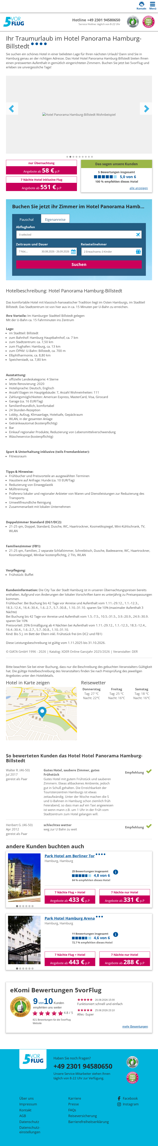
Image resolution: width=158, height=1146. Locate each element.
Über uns (26, 1098)
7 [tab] (86, 157)
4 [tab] (76, 157)
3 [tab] (73, 157)
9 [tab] (92, 157)
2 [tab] (70, 157)
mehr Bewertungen (135, 1026)
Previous (12, 108)
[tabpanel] (79, 115)
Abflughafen (25, 227)
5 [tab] (80, 157)
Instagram (131, 1104)
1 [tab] (67, 157)
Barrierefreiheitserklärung (83, 1122)
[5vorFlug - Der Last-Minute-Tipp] (13, 22)
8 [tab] (89, 157)
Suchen (79, 264)
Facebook (130, 1098)
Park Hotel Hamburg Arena (70, 918)
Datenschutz (29, 1122)
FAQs (72, 1110)
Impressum (28, 1104)
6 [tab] (83, 157)
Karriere (74, 1098)
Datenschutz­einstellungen (29, 1129)
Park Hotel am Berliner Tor (70, 855)
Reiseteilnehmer (94, 244)
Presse (73, 1104)
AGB (22, 1116)
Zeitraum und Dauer (32, 244)
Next (146, 108)
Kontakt (25, 1110)
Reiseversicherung (82, 1116)
